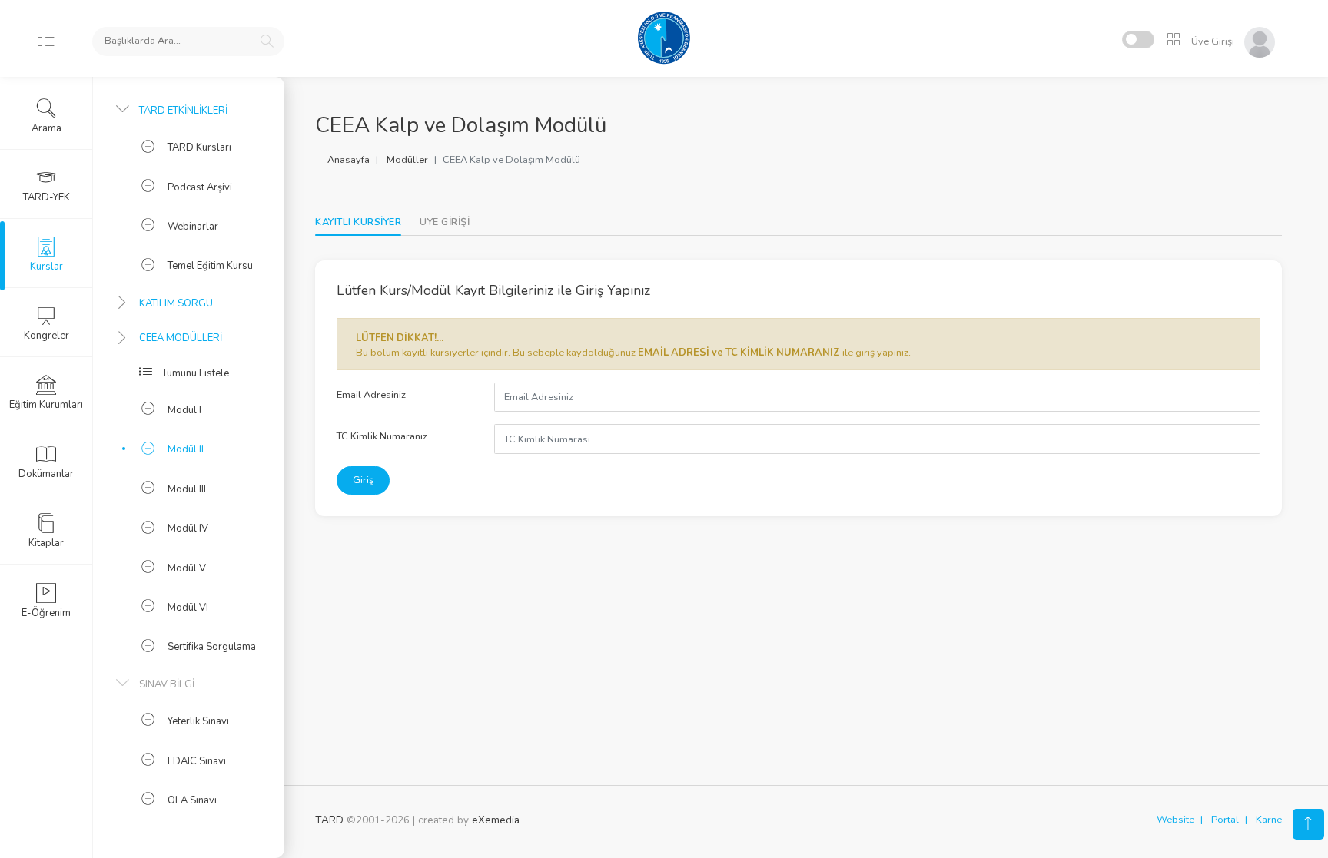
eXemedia (496, 820)
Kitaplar (46, 543)
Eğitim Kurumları (46, 405)
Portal (1225, 820)
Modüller (407, 160)
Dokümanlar (46, 474)
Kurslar (46, 266)
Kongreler (46, 336)
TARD (329, 820)
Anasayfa (348, 160)
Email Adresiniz (371, 395)
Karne (1269, 820)
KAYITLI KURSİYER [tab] (358, 222)
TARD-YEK (46, 197)
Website (1175, 820)
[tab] (445, 222)
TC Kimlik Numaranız (382, 436)
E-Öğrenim (46, 613)
